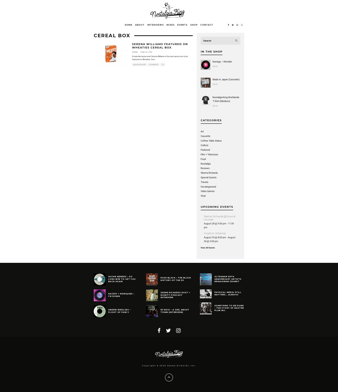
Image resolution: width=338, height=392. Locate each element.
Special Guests (209, 177)
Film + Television (209, 154)
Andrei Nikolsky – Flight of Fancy (119, 311)
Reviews (205, 168)
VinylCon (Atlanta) (215, 233)
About (140, 25)
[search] (236, 41)
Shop (194, 25)
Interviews (155, 25)
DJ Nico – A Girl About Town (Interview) (175, 311)
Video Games (208, 191)
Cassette (205, 136)
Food (203, 159)
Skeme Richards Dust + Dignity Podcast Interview (175, 294)
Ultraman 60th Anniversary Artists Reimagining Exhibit (227, 279)
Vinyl (203, 195)
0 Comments (154, 64)
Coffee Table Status (211, 140)
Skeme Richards (209, 172)
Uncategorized (139, 64)
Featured (205, 149)
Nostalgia (206, 163)
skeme (135, 52)
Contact (206, 25)
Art (202, 131)
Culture (204, 145)
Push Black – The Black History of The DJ (176, 279)
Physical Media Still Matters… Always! (227, 293)
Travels (204, 182)
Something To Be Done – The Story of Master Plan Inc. (229, 308)
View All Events (208, 248)
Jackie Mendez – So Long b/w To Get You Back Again (122, 279)
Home (129, 25)
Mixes (170, 25)
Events (182, 25)
